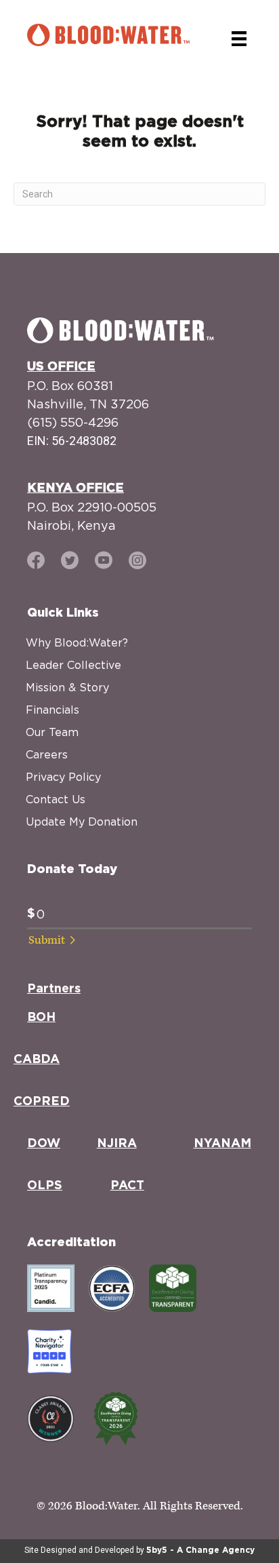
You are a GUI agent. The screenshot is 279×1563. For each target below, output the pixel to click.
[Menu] (239, 38)
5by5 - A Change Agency (200, 1550)
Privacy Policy (63, 777)
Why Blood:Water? (77, 642)
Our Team (52, 732)
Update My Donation (81, 821)
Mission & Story (67, 687)
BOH (41, 1017)
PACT (127, 1186)
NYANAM (222, 1144)
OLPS (44, 1186)
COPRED (42, 1102)
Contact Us (55, 799)
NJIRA (117, 1144)
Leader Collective (73, 665)
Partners (54, 989)
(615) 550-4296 (73, 422)
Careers (47, 754)
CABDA (37, 1060)
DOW (43, 1144)
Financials (52, 709)
